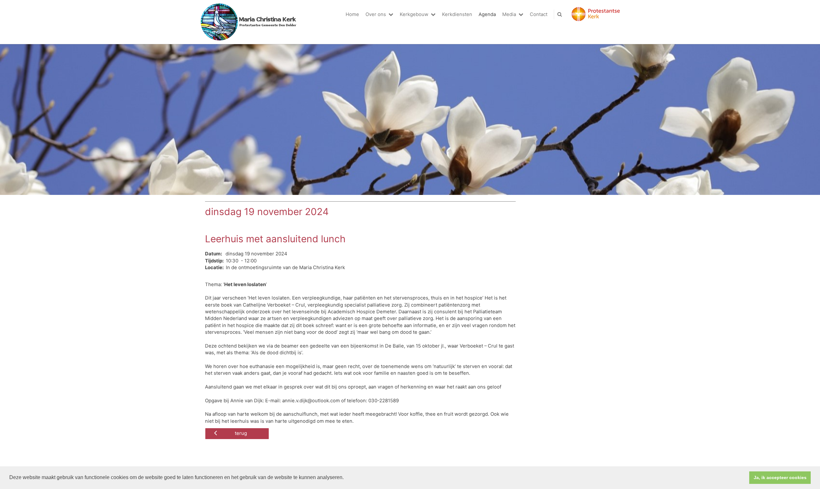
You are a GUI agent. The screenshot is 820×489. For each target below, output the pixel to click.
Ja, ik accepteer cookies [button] (780, 477)
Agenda (487, 14)
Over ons (375, 14)
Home (352, 14)
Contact (538, 14)
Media (509, 14)
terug (241, 433)
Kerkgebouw (414, 14)
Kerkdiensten (457, 14)
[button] (346, 478)
